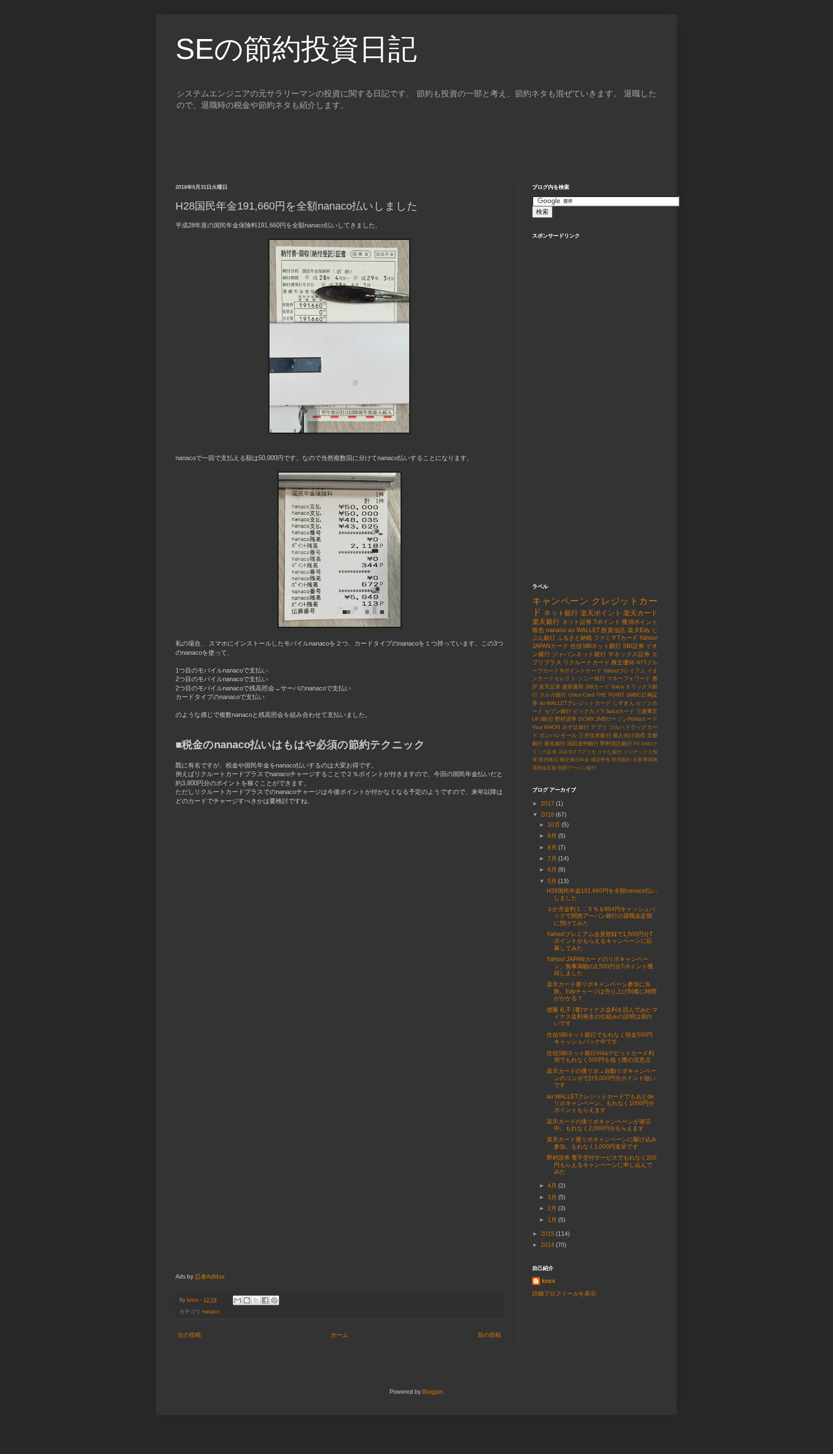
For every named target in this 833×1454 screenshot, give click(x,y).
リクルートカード (586, 662)
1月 (553, 1219)
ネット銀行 (561, 613)
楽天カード (640, 613)
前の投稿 (489, 1335)
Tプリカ (587, 751)
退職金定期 (544, 767)
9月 (553, 836)
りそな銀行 (609, 751)
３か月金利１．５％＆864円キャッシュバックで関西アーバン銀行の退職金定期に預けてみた (601, 916)
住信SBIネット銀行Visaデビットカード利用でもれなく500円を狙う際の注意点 (600, 1056)
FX (636, 743)
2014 (548, 1245)
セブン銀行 (558, 711)
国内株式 (548, 759)
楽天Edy (639, 630)
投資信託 (613, 630)
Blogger (432, 1391)
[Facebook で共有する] (265, 1300)
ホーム (339, 1335)
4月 (553, 1185)
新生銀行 (554, 743)
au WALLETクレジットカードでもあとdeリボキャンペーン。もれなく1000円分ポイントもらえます (600, 1103)
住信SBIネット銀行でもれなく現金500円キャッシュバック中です (600, 1038)
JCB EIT (567, 751)
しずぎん (623, 703)
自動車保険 (645, 759)
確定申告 (601, 759)
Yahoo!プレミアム (624, 671)
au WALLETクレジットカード (575, 703)
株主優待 (623, 662)
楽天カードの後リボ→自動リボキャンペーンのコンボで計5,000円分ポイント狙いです (602, 1078)
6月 (553, 869)
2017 (548, 803)
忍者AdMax (210, 1276)
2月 (553, 1208)
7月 (553, 858)
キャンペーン (560, 601)
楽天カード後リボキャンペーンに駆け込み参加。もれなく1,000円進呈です (602, 1143)
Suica (617, 686)
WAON (552, 727)
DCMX (586, 719)
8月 (553, 847)
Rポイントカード (580, 671)
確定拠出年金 (574, 759)
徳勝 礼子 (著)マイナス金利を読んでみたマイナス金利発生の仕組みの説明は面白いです (602, 1016)
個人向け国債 (629, 735)
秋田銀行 (621, 759)
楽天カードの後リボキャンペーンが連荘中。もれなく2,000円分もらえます (599, 1125)
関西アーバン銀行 (577, 767)
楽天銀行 (546, 621)
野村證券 (566, 719)
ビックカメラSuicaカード (604, 711)
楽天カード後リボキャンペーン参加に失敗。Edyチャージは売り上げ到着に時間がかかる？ (602, 991)
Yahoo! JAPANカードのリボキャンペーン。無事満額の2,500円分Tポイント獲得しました (600, 966)
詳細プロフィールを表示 (564, 1293)
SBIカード (597, 686)
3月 (553, 1197)
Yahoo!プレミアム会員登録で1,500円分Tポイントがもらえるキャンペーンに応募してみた (600, 941)
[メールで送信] (237, 1300)
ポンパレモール (558, 735)
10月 (555, 824)
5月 (553, 881)
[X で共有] (256, 1300)
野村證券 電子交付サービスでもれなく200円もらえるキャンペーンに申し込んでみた (602, 1164)
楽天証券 (550, 686)
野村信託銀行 (616, 743)
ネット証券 (577, 622)
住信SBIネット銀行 (595, 646)
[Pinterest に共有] (274, 1300)
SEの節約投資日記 (296, 49)
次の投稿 (189, 1335)
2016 (548, 814)
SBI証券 (633, 646)
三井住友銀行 (594, 735)
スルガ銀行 (553, 695)
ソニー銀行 (591, 678)
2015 (548, 1233)
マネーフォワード (629, 678)
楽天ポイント (600, 613)
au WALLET (584, 630)
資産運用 (573, 686)
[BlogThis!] (247, 1300)
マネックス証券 (629, 654)
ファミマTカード (615, 637)
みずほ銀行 (576, 727)
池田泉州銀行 (583, 743)
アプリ (599, 727)
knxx (548, 1281)
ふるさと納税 (574, 637)
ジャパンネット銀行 (579, 654)
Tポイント (607, 622)
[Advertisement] (350, 145)
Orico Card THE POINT (596, 695)
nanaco (210, 1311)
